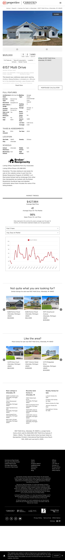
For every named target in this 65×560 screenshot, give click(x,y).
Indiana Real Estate (10, 463)
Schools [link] (14, 62)
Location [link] (31, 60)
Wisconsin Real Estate (11, 467)
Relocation (34, 467)
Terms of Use (56, 468)
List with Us (55, 463)
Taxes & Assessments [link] (20, 60)
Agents (54, 462)
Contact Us (55, 465)
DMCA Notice (56, 470)
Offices (54, 460)
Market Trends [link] (22, 62)
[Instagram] (15, 519)
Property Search (36, 463)
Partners (33, 468)
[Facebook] (6, 519)
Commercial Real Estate (12, 460)
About (33, 462)
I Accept (56, 555)
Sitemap (52, 521)
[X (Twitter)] (11, 519)
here (17, 558)
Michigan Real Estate (11, 465)
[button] (50, 69)
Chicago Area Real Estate (12, 462)
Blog (32, 470)
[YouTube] (20, 519)
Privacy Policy (56, 467)
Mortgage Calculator (50, 88)
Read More (19, 85)
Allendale (9, 74)
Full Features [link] (8, 60)
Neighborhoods (35, 465)
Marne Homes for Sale (52, 403)
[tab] (32, 195)
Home (33, 460)
